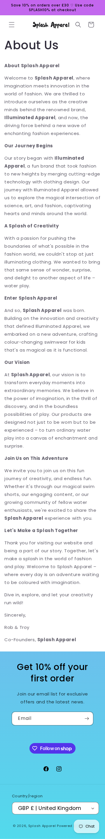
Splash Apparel (42, 825)
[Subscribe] (86, 718)
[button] (11, 24)
